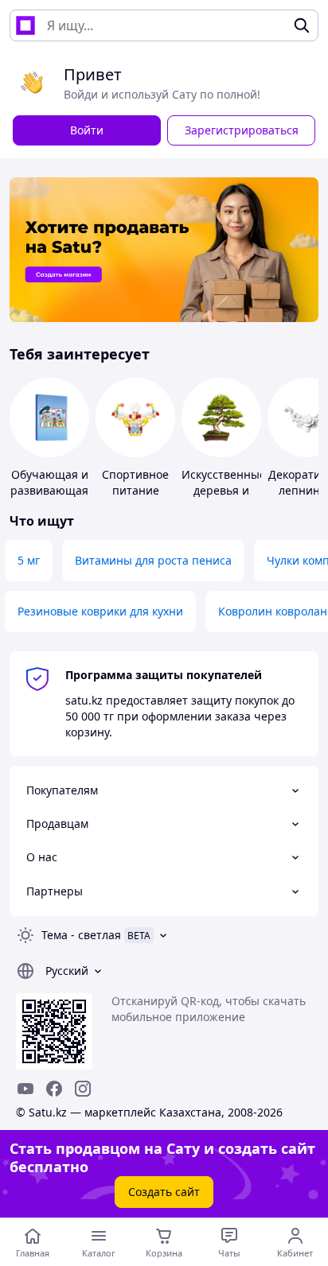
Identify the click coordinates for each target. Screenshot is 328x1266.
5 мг (29, 560)
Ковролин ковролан (272, 611)
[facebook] (54, 1088)
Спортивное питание (135, 482)
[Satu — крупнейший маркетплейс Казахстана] (25, 25)
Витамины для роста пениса (153, 560)
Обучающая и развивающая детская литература (49, 498)
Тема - (81, 934)
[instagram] (82, 1088)
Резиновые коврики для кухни (100, 611)
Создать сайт (164, 1191)
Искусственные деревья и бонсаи (224, 490)
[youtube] (25, 1088)
